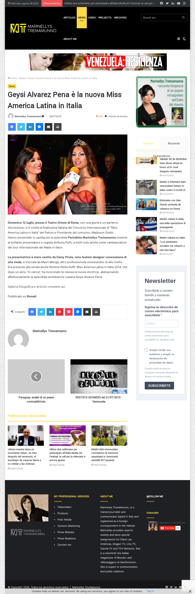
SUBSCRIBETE (159, 385)
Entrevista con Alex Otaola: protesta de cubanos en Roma (170, 204)
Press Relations (67, 538)
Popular (148, 143)
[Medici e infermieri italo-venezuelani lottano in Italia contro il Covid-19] (146, 187)
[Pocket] (69, 312)
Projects (104, 17)
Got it (150, 591)
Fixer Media (64, 519)
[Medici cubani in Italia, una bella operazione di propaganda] (146, 224)
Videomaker (65, 506)
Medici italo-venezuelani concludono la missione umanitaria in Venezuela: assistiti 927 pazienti (104, 455)
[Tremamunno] (35, 28)
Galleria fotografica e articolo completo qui (36, 286)
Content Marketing (69, 525)
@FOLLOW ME (155, 496)
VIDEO (92, 17)
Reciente (174, 143)
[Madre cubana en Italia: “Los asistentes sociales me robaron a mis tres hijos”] (146, 245)
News (82, 17)
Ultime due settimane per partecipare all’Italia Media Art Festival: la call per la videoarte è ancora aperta (68, 455)
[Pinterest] (59, 312)
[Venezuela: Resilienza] (97, 61)
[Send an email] (43, 116)
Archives (120, 17)
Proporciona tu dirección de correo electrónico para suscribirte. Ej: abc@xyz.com (159, 335)
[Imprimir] (58, 127)
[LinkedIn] (30, 127)
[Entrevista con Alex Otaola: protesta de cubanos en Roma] (146, 204)
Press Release (66, 532)
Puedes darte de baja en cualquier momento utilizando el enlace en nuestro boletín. (161, 372)
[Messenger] (39, 127)
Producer (63, 513)
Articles (69, 17)
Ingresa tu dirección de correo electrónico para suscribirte (161, 311)
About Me (70, 38)
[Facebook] (12, 127)
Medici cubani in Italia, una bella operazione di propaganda (172, 223)
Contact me (64, 544)
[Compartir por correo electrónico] (48, 127)
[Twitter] (21, 127)
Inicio (13, 78)
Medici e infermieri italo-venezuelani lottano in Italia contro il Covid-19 (173, 186)
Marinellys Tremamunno (28, 116)
